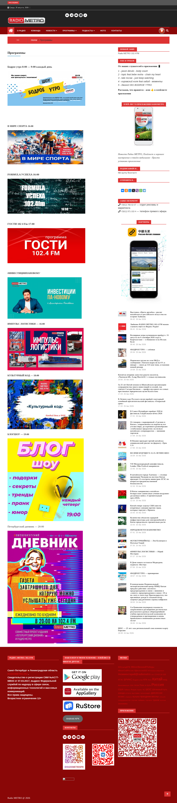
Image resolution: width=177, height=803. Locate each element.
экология (163, 700)
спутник (134, 700)
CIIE (152, 674)
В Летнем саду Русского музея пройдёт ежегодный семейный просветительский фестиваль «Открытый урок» (141, 401)
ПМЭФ (136, 685)
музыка (136, 697)
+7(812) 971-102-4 (128, 211)
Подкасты (87, 31)
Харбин (139, 689)
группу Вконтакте (129, 173)
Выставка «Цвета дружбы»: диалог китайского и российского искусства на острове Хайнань (148, 314)
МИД (165, 680)
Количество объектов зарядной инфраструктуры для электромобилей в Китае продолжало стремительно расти (148, 520)
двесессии (156, 693)
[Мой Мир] (129, 190)
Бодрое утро (138, 680)
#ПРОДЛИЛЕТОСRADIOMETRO (145, 530)
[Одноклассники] (126, 190)
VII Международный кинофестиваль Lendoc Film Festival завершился (147, 465)
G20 (164, 674)
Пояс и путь (145, 685)
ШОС (149, 689)
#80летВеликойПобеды (142, 667)
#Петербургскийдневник (156, 670)
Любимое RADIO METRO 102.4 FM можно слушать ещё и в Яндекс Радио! (149, 325)
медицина (128, 697)
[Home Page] (11, 31)
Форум (133, 690)
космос (121, 697)
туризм (156, 700)
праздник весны (149, 696)
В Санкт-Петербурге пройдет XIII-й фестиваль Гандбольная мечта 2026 (146, 412)
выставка (136, 693)
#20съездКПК (124, 667)
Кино (150, 680)
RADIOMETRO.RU (18, 674)
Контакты (116, 31)
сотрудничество (124, 700)
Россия (157, 685)
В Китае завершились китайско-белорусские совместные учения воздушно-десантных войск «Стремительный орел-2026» (149, 494)
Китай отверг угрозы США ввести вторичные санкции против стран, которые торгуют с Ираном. (145, 508)
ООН (131, 685)
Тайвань (127, 690)
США (120, 689)
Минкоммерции (123, 685)
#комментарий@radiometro (134, 674)
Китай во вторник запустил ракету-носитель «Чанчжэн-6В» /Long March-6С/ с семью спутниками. (142, 376)
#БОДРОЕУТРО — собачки (142, 350)
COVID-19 (158, 674)
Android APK (72, 718)
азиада (121, 693)
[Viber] (137, 190)
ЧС (144, 690)
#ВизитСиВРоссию (126, 671)
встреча (128, 693)
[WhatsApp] (140, 190)
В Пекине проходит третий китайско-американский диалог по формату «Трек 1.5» (148, 443)
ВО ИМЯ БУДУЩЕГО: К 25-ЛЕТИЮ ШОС (149, 453)
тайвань (141, 700)
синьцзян (162, 697)
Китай (157, 679)
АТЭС (120, 680)
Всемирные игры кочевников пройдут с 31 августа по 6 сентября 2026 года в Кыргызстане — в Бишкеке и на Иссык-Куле (149, 338)
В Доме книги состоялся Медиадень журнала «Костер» (146, 563)
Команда (35, 31)
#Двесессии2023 (140, 671)
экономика (122, 704)
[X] (133, 190)
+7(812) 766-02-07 (128, 205)
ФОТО (103, 31)
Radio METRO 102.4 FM (128, 53)
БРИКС (128, 679)
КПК (145, 680)
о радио (21, 31)
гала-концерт (145, 693)
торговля (148, 700)
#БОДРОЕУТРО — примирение (144, 573)
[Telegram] (144, 190)
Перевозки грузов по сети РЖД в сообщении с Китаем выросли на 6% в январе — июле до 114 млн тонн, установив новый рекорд (149, 363)
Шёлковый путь (159, 689)
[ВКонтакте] (122, 190)
